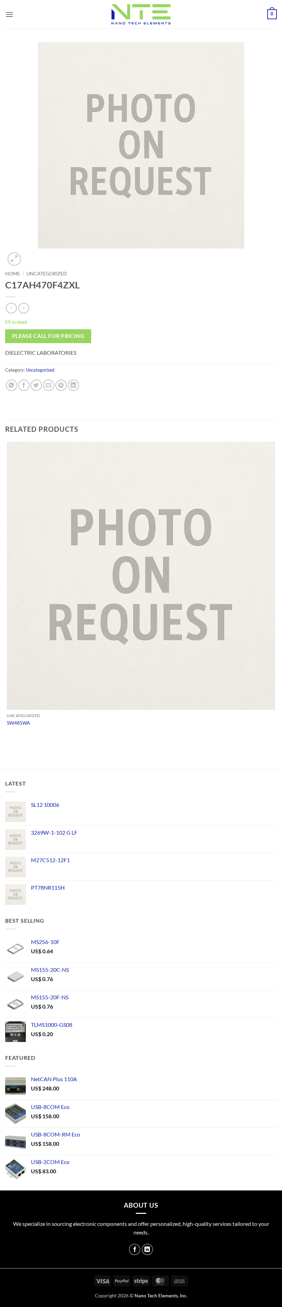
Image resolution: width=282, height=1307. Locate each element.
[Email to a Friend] (48, 385)
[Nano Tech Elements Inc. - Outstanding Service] (141, 14)
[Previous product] (23, 308)
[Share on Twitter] (36, 385)
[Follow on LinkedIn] (147, 1249)
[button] (9, 14)
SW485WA (18, 723)
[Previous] (8, 756)
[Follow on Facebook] (134, 1249)
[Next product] (11, 308)
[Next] (30, 255)
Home (12, 273)
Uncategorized (46, 273)
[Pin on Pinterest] (61, 385)
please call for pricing (48, 336)
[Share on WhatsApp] (11, 385)
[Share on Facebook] (24, 385)
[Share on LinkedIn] (73, 385)
